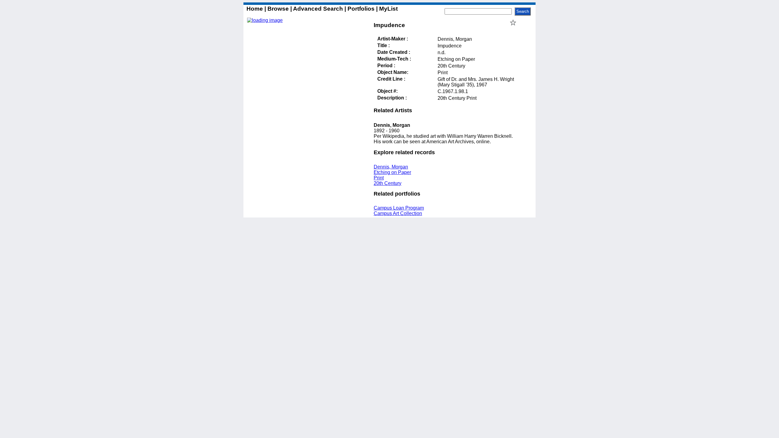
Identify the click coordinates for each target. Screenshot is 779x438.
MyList (388, 8)
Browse (278, 8)
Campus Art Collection (398, 213)
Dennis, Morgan (391, 166)
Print (379, 177)
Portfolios (361, 8)
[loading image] (265, 20)
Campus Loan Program (399, 207)
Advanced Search (318, 8)
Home (255, 8)
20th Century (387, 183)
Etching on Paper (392, 172)
